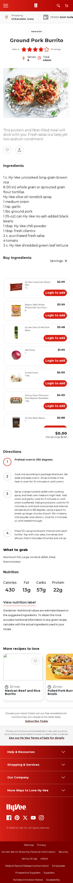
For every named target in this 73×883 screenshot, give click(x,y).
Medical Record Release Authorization (27, 865)
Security (63, 851)
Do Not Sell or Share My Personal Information (28, 851)
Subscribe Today (36, 721)
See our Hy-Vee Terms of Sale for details (36, 737)
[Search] (58, 5)
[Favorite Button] (7, 149)
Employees (58, 865)
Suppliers (49, 872)
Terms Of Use (29, 858)
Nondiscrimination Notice (28, 879)
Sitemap (29, 844)
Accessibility (53, 879)
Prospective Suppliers (27, 872)
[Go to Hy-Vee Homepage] (36, 5)
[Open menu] (5, 5)
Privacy (41, 844)
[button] (24, 49)
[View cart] (66, 5)
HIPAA (44, 858)
